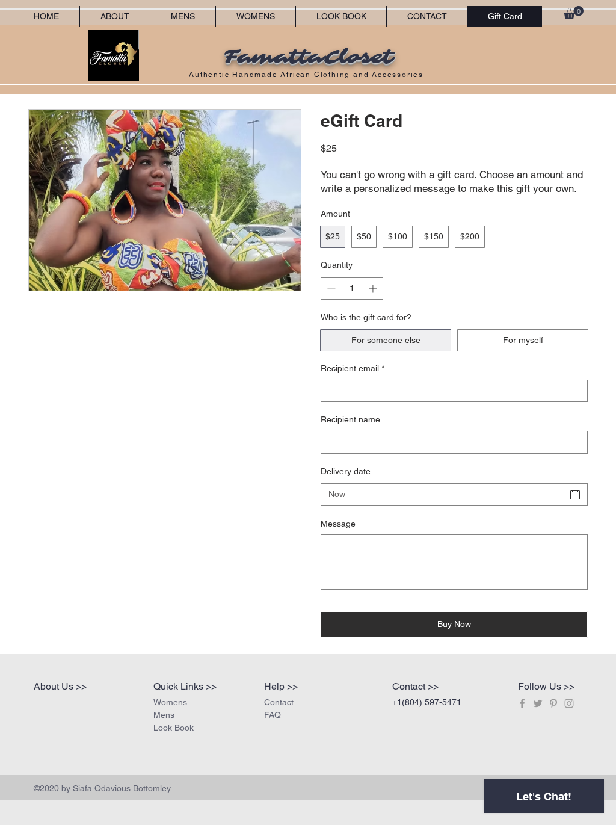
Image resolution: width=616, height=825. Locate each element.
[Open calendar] (575, 494)
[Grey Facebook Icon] (522, 703)
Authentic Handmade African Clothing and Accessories (308, 74)
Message (338, 523)
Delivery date (346, 471)
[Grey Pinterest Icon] (553, 703)
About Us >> (60, 686)
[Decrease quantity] (329, 288)
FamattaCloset (308, 57)
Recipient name (350, 419)
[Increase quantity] (373, 288)
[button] (574, 12)
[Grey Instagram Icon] (569, 703)
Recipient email (352, 368)
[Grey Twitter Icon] (538, 703)
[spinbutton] (351, 288)
